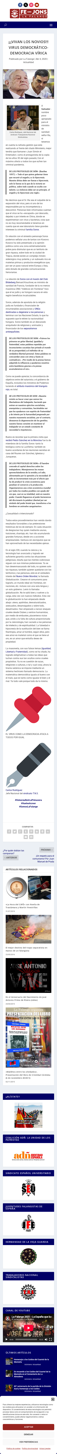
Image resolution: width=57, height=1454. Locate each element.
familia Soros (32, 229)
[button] (52, 1399)
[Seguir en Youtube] (37, 5)
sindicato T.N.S (30, 793)
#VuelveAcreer (28, 803)
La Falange (28, 59)
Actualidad (28, 62)
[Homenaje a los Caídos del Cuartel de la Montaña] (9, 1361)
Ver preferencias (28, 1442)
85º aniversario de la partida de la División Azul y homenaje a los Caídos (32, 1387)
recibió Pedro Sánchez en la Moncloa (24, 440)
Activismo (28, 1364)
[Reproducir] (6, 1339)
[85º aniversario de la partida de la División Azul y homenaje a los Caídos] (9, 1388)
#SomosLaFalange (28, 806)
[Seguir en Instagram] (31, 5)
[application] (28, 1328)
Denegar (28, 1434)
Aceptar (28, 1427)
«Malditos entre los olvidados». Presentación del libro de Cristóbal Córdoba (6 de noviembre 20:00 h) (28, 1074)
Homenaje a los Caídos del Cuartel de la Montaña (31, 1360)
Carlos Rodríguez (14, 790)
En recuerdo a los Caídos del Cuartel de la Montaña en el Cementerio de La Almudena (32, 1374)
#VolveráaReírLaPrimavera (28, 800)
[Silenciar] (46, 1339)
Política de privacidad (30, 1448)
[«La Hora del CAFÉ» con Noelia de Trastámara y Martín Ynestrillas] (28, 887)
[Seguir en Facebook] (20, 5)
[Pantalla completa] (50, 1339)
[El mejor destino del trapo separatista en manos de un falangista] (28, 929)
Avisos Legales (44, 1448)
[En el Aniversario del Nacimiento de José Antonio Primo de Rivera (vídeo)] (28, 975)
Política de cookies (13, 1448)
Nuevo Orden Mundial (26, 576)
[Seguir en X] (26, 5)
